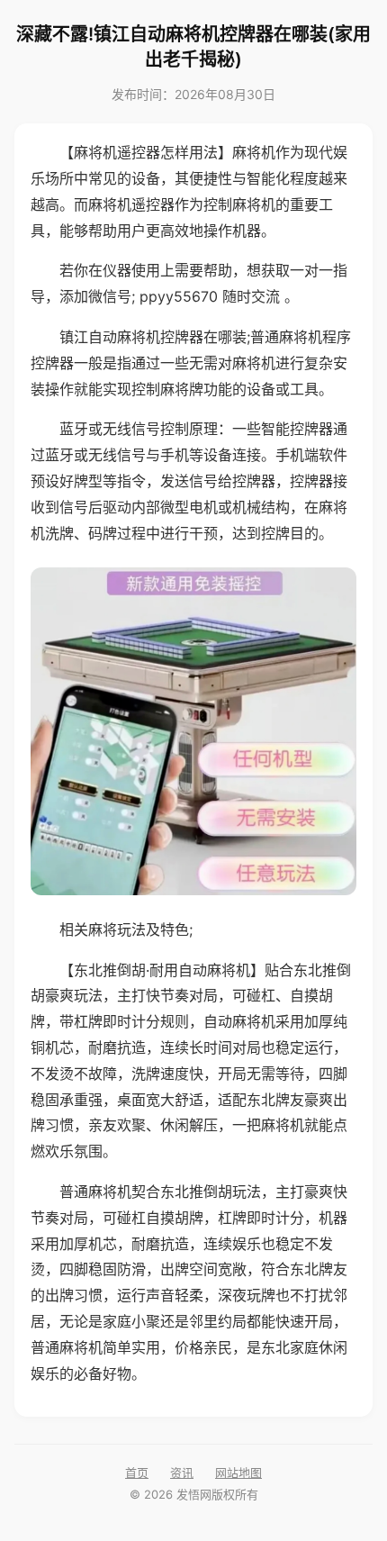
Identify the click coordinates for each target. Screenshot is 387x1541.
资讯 (182, 1472)
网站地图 (238, 1472)
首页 (136, 1472)
